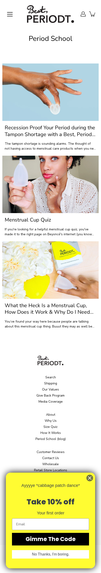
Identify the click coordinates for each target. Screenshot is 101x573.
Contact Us (50, 458)
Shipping (50, 383)
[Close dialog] (89, 478)
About (50, 414)
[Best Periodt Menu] (10, 14)
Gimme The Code (51, 539)
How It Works (50, 433)
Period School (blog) (50, 439)
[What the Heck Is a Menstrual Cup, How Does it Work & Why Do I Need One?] (50, 270)
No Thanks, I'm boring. (50, 554)
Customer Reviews (51, 452)
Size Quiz (50, 427)
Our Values (50, 389)
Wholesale (50, 464)
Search (50, 377)
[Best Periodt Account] (83, 14)
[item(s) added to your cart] (92, 14)
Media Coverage (51, 401)
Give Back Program (50, 395)
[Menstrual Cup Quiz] (50, 184)
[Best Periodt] (50, 14)
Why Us (51, 420)
